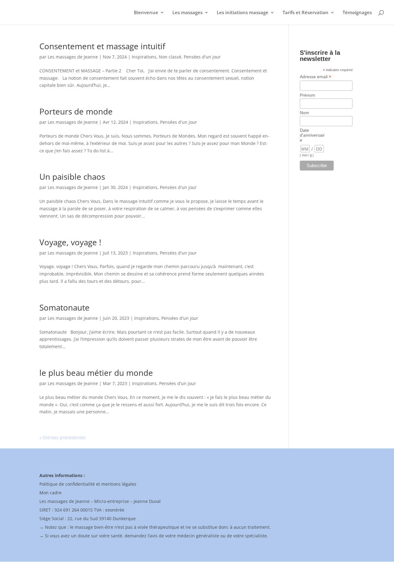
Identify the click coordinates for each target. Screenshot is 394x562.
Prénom (307, 95)
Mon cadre (50, 493)
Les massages (187, 12)
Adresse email (315, 77)
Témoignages (357, 12)
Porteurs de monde (76, 111)
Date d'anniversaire (312, 135)
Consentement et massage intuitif (102, 46)
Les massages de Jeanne (73, 57)
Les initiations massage (242, 12)
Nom (304, 112)
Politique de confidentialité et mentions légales (87, 484)
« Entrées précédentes (62, 437)
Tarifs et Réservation (305, 12)
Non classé (170, 57)
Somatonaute (64, 307)
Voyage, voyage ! (70, 242)
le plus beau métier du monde (96, 372)
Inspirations (144, 57)
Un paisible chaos (72, 176)
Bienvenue (146, 12)
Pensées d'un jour (202, 57)
